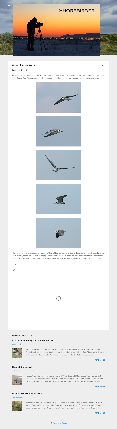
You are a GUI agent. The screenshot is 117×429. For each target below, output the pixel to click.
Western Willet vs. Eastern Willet (27, 393)
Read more (100, 360)
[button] (103, 66)
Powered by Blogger (60, 423)
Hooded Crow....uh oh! (22, 367)
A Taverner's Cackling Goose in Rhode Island (33, 340)
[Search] (108, 6)
